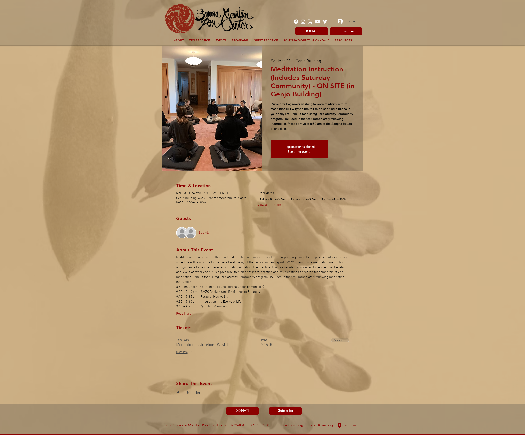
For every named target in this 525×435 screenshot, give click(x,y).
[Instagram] (303, 21)
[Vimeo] (325, 21)
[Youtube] (317, 21)
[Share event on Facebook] (178, 392)
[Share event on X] (188, 392)
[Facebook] (296, 21)
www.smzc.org (292, 425)
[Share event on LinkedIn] (198, 392)
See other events (299, 152)
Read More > (185, 314)
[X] (310, 21)
